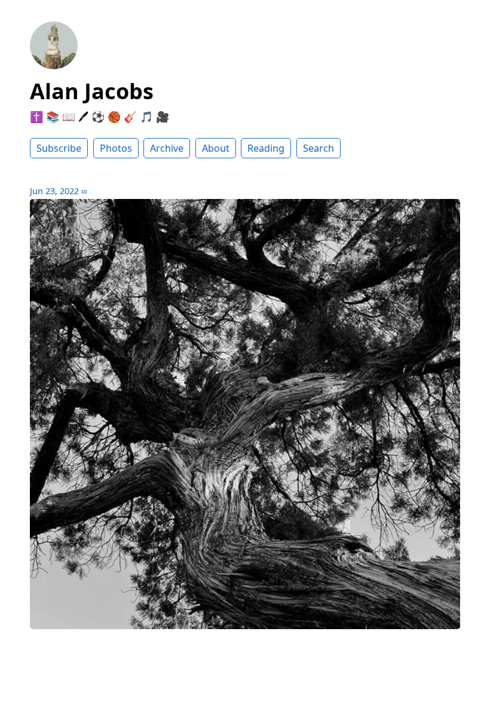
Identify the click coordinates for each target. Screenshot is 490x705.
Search (318, 148)
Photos (116, 148)
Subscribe (58, 148)
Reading (265, 148)
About (215, 148)
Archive (166, 148)
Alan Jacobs (92, 91)
